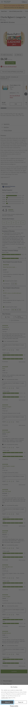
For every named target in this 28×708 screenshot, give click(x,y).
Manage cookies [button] (14, 706)
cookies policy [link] (4, 697)
